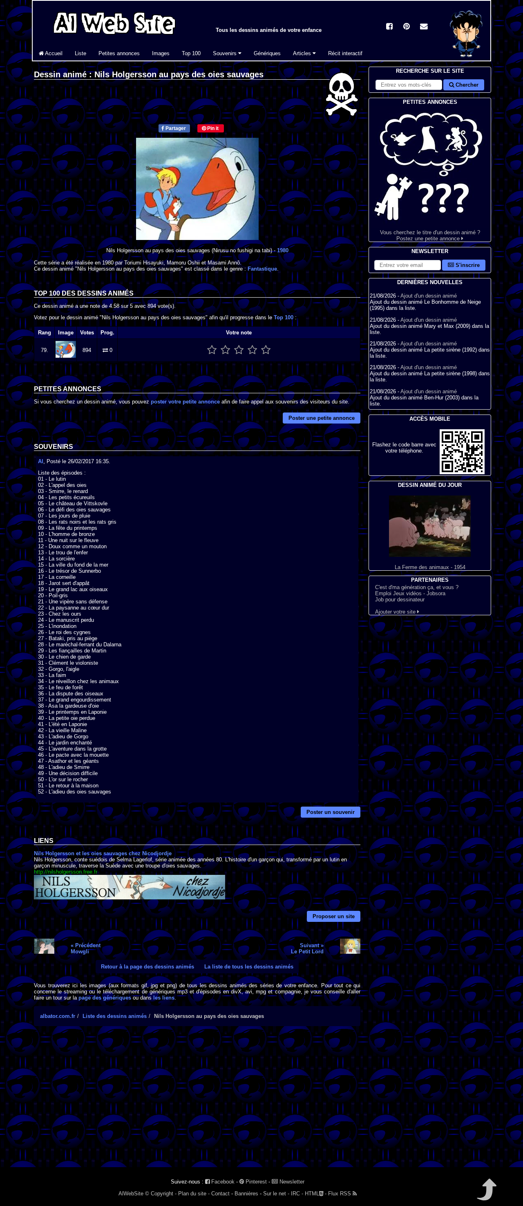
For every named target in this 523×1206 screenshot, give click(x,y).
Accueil (53, 53)
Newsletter (291, 1182)
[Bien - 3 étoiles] (239, 350)
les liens (163, 998)
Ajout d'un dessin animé (428, 296)
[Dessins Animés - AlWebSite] (466, 59)
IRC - (297, 1193)
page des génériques (104, 998)
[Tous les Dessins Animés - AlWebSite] (114, 36)
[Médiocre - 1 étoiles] (212, 350)
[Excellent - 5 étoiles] (266, 350)
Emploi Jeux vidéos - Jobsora (410, 593)
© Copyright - (161, 1193)
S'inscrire (467, 265)
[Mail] (424, 27)
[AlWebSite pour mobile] (462, 472)
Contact (220, 1193)
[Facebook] (389, 27)
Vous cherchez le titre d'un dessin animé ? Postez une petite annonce (430, 235)
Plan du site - (194, 1193)
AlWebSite (130, 1193)
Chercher (466, 85)
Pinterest (255, 1182)
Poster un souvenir (330, 812)
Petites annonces (119, 53)
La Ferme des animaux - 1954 (430, 567)
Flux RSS (340, 1193)
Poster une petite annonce (321, 418)
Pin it (212, 128)
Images (161, 53)
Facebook (222, 1182)
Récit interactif (345, 53)
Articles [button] (303, 53)
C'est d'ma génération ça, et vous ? (416, 587)
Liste (80, 53)
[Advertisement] (197, 1104)
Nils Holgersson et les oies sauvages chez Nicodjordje (103, 853)
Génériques (267, 53)
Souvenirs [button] (225, 53)
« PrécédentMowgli (86, 948)
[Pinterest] (406, 27)
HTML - (315, 1193)
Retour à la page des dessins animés (147, 967)
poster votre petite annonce (185, 402)
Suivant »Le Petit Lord (307, 948)
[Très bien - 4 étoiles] (252, 350)
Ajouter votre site (396, 612)
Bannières (246, 1193)
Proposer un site (334, 916)
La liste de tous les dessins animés (248, 967)
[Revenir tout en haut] (486, 1195)
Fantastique (262, 269)
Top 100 (191, 53)
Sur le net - (276, 1193)
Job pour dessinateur (400, 599)
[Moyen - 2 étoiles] (225, 350)
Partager (175, 128)
